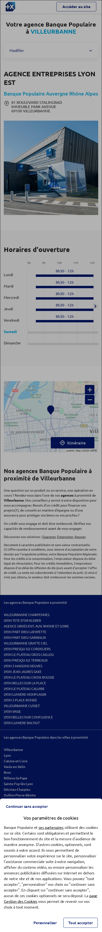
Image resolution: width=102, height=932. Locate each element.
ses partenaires (51, 827)
